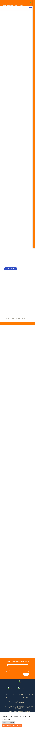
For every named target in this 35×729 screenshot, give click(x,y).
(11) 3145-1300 (29, 695)
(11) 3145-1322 (18, 695)
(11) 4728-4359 (12, 701)
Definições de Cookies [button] (8, 722)
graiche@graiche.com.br (28, 697)
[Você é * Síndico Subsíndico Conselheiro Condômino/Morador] (17, 307)
